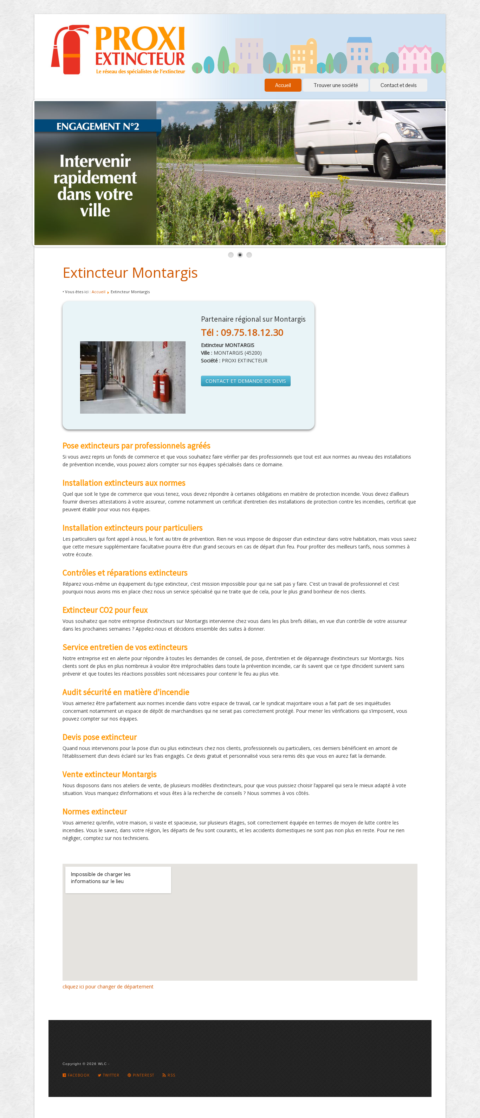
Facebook (78, 1075)
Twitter (110, 1075)
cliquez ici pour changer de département (108, 986)
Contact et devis (399, 85)
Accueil (283, 85)
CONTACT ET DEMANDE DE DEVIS (246, 380)
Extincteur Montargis (130, 272)
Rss (170, 1075)
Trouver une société (335, 85)
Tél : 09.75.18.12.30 (242, 332)
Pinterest (142, 1075)
